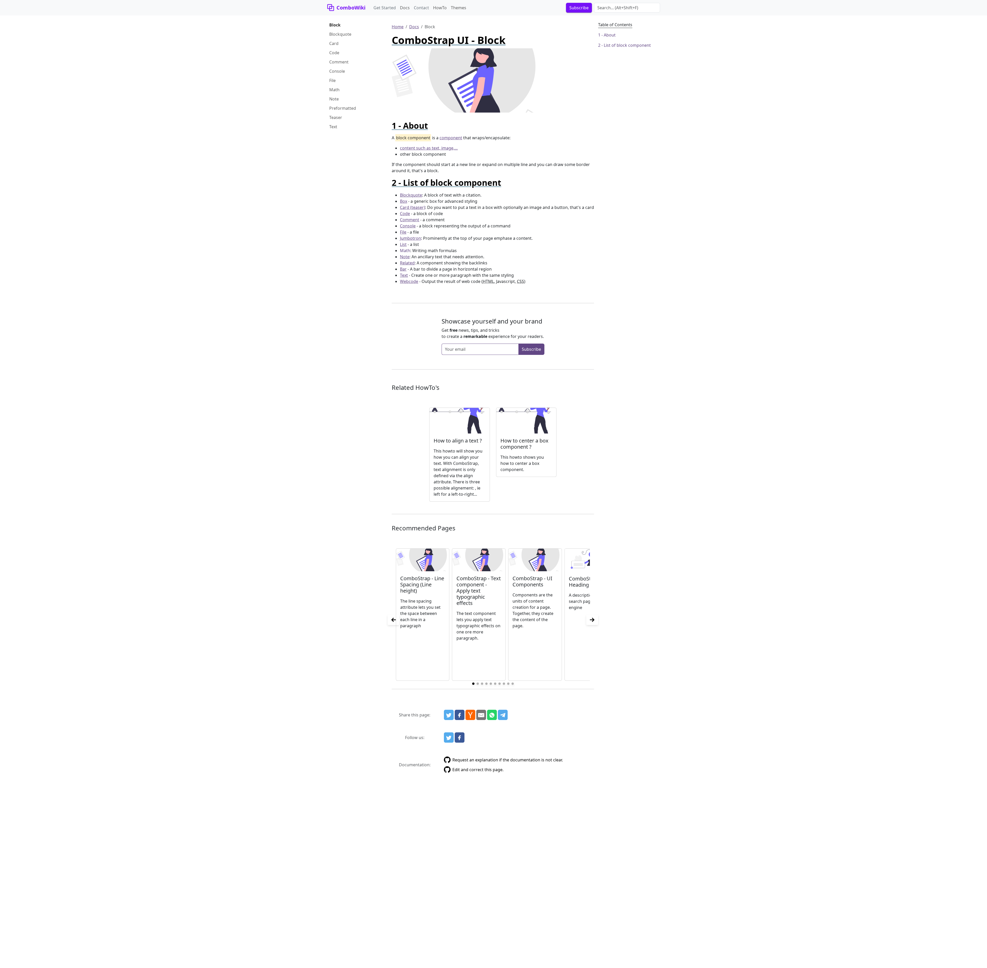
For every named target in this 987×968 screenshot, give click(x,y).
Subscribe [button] (579, 8)
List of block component (627, 45)
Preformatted (342, 108)
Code (334, 53)
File (332, 80)
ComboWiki (350, 7)
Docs (405, 8)
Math (334, 90)
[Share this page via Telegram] (503, 715)
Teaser (335, 117)
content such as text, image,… (429, 148)
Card (334, 43)
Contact (421, 8)
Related (407, 263)
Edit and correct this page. (478, 769)
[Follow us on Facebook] (459, 737)
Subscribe (531, 349)
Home (398, 27)
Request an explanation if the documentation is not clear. (507, 760)
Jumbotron (410, 238)
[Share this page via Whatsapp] (492, 715)
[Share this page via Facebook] (459, 715)
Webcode (409, 281)
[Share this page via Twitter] (449, 715)
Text (333, 127)
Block (335, 25)
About (610, 35)
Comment (339, 62)
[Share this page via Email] (481, 715)
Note (334, 99)
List (403, 244)
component (451, 138)
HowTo (440, 8)
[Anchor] (432, 125)
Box (403, 201)
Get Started (384, 8)
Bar (403, 269)
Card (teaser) (412, 207)
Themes (458, 8)
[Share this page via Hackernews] (470, 715)
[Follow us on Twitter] (449, 737)
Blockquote (340, 34)
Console (337, 71)
